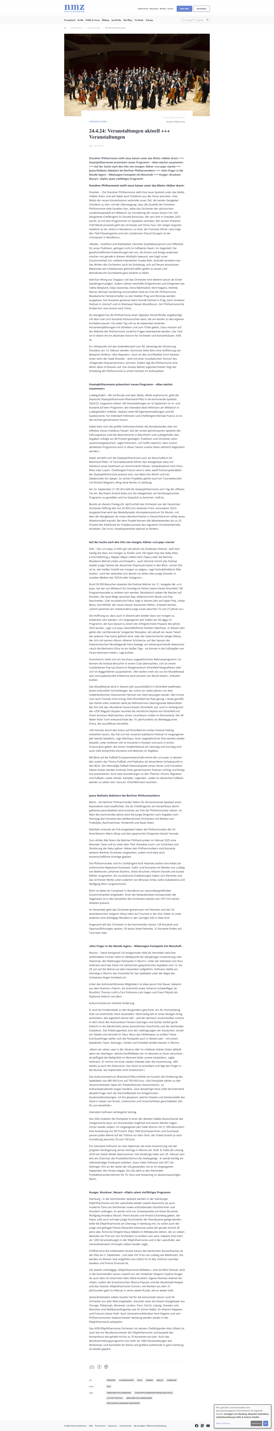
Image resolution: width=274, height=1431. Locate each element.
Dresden (111, 1380)
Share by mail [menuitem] (92, 1367)
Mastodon (106, 1367)
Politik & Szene (93, 20)
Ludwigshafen (126, 1380)
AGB (91, 1426)
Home (65, 28)
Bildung (105, 20)
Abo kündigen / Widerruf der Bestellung (150, 1426)
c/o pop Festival (115, 1398)
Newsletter (154, 8)
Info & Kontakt (125, 1426)
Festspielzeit (69, 20)
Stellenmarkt (143, 8)
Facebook (99, 1367)
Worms (149, 1380)
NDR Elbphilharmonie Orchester (123, 1403)
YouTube (208, 1426)
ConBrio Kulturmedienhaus (75, 1426)
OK (265, 1423)
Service (170, 8)
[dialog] (242, 1416)
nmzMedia (116, 20)
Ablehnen (256, 1423)
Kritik (80, 20)
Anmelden (201, 8)
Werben (163, 8)
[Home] (74, 9)
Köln (139, 1380)
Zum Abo (184, 8)
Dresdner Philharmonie (119, 1392)
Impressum (112, 1426)
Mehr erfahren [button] (223, 1423)
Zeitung (149, 20)
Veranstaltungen (93, 28)
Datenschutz (100, 1426)
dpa (90, 145)
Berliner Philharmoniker (139, 1398)
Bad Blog (128, 20)
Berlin (160, 1380)
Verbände (138, 20)
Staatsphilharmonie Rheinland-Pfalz (154, 1392)
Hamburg (171, 1380)
